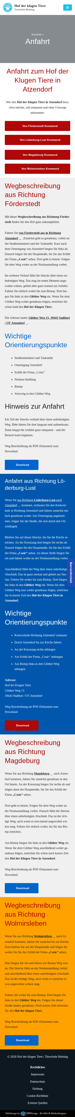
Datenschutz (37, 1081)
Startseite (37, 34)
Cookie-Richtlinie (37, 1095)
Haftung (37, 1088)
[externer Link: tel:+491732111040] (56, 9)
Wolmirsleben (43, 936)
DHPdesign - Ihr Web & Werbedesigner (46, 1113)
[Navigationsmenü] (67, 7)
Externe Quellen (38, 1103)
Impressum (37, 1074)
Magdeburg (41, 773)
